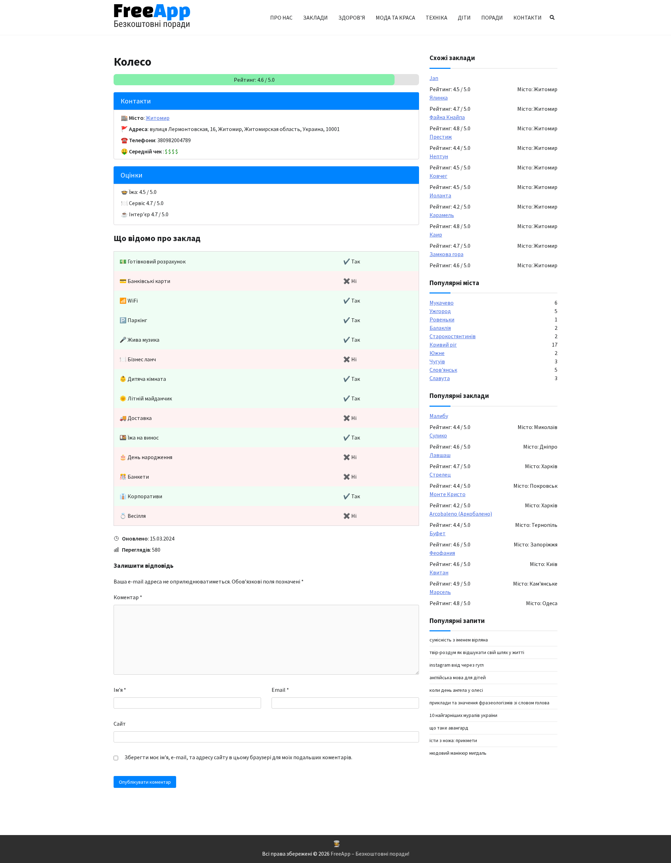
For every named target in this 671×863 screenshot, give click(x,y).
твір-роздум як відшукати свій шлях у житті (477, 652)
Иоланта (440, 195)
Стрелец (440, 474)
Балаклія (440, 327)
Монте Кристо (448, 494)
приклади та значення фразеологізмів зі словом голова (489, 702)
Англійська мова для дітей (458, 677)
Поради (492, 17)
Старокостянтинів (453, 336)
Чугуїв (437, 361)
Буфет (438, 533)
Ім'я (120, 689)
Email (280, 689)
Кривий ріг (443, 344)
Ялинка (439, 97)
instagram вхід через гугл (457, 665)
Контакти (527, 17)
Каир (436, 234)
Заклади (315, 17)
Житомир (157, 117)
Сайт (120, 723)
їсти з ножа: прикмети (453, 740)
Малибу (439, 415)
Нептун (439, 156)
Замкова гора (446, 254)
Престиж (441, 136)
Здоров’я (351, 17)
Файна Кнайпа (447, 117)
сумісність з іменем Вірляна (459, 640)
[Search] (552, 17)
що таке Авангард (449, 728)
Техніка (436, 17)
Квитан (439, 572)
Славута (440, 378)
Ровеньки (442, 319)
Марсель (440, 591)
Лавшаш (440, 454)
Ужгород (440, 310)
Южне (437, 352)
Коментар (128, 597)
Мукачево (442, 302)
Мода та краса (395, 17)
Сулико (438, 435)
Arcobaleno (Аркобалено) (461, 513)
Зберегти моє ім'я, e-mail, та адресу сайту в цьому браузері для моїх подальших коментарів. (238, 757)
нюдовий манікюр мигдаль (458, 753)
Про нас (281, 17)
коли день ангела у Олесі (456, 690)
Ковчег (438, 175)
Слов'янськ (443, 369)
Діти (464, 17)
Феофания (442, 552)
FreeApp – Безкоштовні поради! (370, 853)
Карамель (442, 214)
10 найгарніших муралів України (463, 715)
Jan (434, 77)
